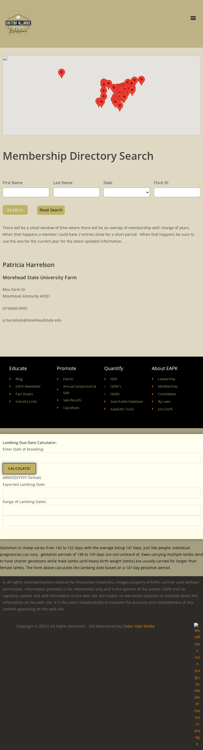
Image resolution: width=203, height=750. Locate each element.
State (107, 182)
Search (15, 209)
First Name (12, 182)
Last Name (62, 182)
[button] (193, 17)
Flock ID (161, 182)
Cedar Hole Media (139, 626)
